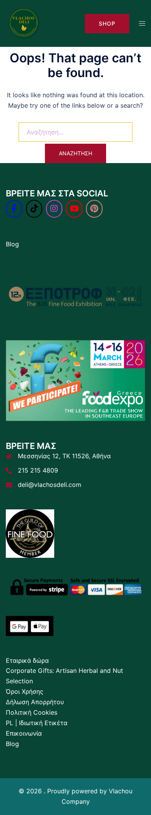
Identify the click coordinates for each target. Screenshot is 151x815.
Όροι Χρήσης (24, 691)
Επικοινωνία (24, 733)
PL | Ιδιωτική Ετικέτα (36, 723)
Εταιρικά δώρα (27, 660)
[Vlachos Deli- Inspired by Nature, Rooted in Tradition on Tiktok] (34, 209)
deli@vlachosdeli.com (49, 484)
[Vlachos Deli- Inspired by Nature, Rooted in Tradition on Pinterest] (94, 209)
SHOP (107, 23)
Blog (12, 244)
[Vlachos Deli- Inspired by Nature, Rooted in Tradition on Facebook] (14, 209)
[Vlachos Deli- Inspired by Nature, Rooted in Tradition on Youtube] (74, 209)
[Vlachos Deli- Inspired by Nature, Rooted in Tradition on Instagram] (54, 209)
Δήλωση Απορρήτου (35, 702)
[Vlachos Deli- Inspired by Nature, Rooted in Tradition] (23, 23)
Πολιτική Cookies (31, 712)
